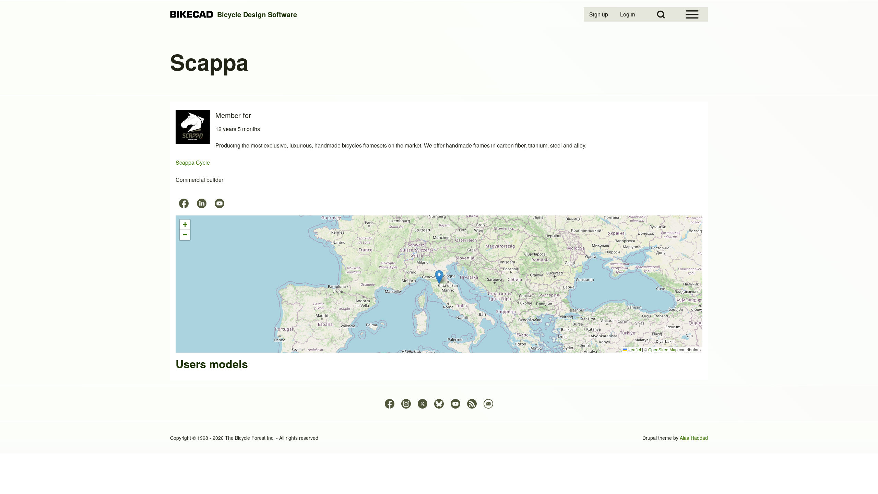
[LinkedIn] (202, 203)
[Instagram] (406, 404)
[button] (439, 277)
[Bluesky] (439, 404)
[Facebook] (184, 203)
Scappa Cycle (193, 162)
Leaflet (634, 349)
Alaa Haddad (694, 437)
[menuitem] (599, 14)
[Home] (191, 14)
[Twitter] (422, 404)
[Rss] (472, 404)
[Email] (488, 404)
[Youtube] (219, 203)
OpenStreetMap (663, 349)
